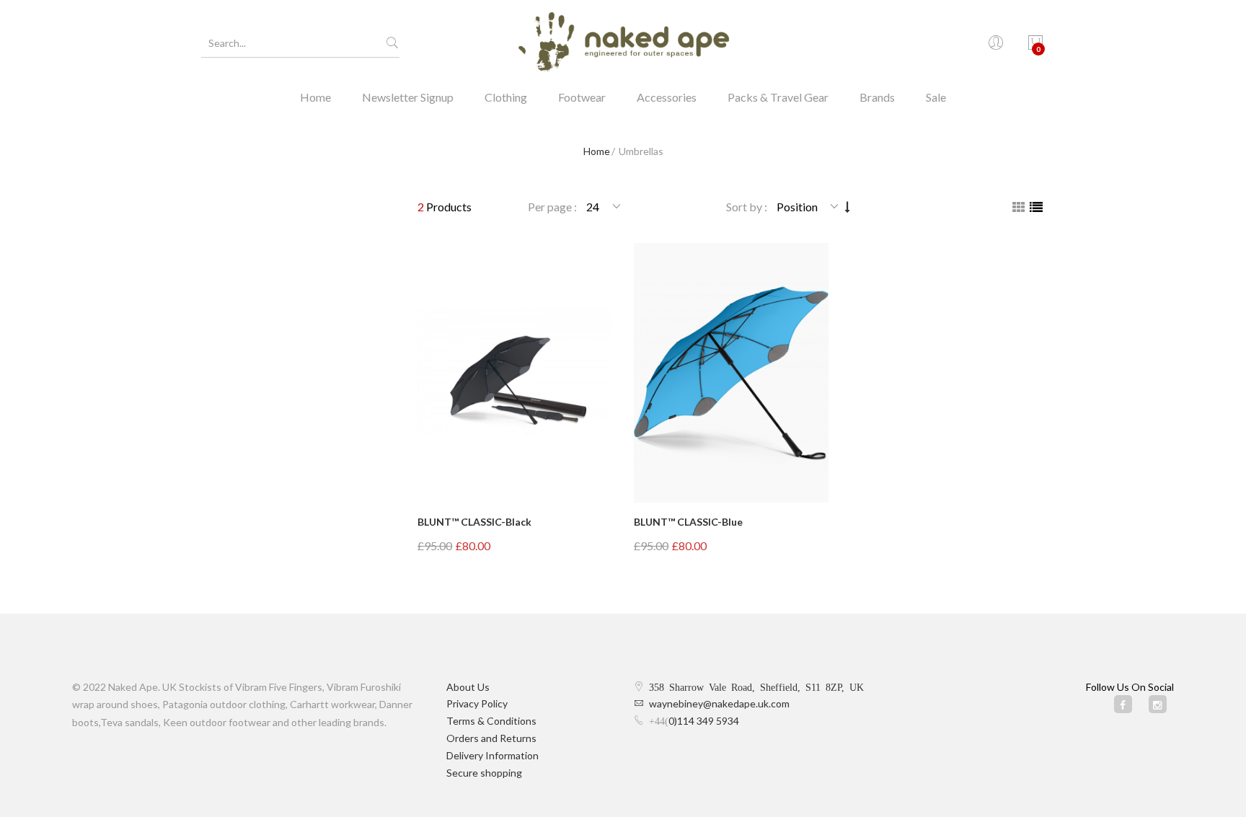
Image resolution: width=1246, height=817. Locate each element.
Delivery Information (492, 755)
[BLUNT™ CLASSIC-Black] (514, 373)
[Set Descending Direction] (847, 206)
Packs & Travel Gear (778, 97)
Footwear (582, 97)
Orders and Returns (491, 738)
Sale (936, 97)
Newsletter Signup (408, 97)
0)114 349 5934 (703, 721)
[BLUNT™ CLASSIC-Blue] (731, 373)
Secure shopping (484, 773)
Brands (877, 97)
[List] (1036, 207)
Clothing (506, 97)
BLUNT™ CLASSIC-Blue (688, 522)
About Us (468, 687)
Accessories (667, 97)
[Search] (392, 43)
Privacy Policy (477, 703)
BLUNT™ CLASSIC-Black (474, 522)
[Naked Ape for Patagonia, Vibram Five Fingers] (623, 43)
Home (315, 97)
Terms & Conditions (491, 721)
